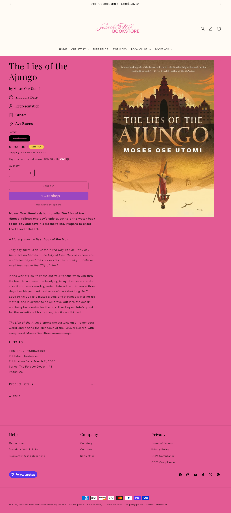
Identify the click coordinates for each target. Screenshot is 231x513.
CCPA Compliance (163, 456)
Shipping (14, 152)
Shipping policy (134, 504)
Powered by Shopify (55, 504)
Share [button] (16, 395)
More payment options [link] (48, 204)
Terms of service (114, 504)
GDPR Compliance (163, 462)
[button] (80, 49)
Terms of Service (162, 443)
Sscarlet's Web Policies (24, 449)
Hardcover (21, 139)
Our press (86, 449)
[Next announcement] (221, 3)
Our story (86, 443)
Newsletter (87, 456)
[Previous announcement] (10, 3)
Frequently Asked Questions (27, 456)
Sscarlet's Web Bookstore (32, 504)
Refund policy (76, 504)
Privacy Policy (160, 449)
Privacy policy (94, 504)
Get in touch (17, 443)
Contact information (157, 504)
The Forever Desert (33, 366)
